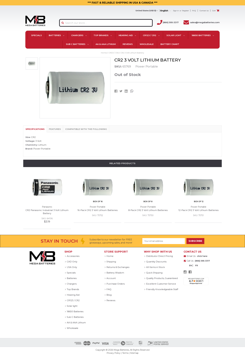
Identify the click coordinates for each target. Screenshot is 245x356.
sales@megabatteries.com (205, 22)
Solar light (174, 35)
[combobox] (106, 23)
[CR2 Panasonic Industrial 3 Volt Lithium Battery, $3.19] (98, 187)
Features (55, 129)
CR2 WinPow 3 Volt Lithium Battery (48, 210)
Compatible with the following (86, 129)
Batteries (55, 35)
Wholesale (147, 44)
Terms (125, 353)
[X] (121, 91)
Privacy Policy (113, 353)
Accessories (73, 256)
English (164, 11)
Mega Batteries (121, 350)
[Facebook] (115, 91)
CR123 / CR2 (150, 35)
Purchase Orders (115, 283)
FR (196, 265)
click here (202, 256)
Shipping (111, 261)
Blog (109, 294)
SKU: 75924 (48, 215)
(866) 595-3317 (171, 22)
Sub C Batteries (76, 44)
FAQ (194, 11)
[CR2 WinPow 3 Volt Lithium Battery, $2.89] (48, 187)
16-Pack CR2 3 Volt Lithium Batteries (149, 210)
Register (185, 11)
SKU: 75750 (199, 215)
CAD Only (72, 261)
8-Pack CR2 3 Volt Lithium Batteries (199, 210)
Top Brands (101, 35)
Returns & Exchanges (117, 267)
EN (190, 265)
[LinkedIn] (126, 91)
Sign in (176, 11)
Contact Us (204, 11)
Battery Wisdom (115, 272)
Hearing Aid (126, 35)
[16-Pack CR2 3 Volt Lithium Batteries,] (149, 187)
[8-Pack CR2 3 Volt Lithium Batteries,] (199, 187)
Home (109, 256)
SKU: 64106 (98, 218)
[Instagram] (185, 271)
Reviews (128, 44)
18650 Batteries (201, 35)
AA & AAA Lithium (106, 44)
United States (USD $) (146, 11)
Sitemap (134, 353)
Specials (36, 35)
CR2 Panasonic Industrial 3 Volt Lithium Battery (98, 212)
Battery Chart (169, 44)
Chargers (77, 35)
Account (111, 278)
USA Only (72, 267)
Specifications (35, 129)
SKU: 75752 (149, 215)
